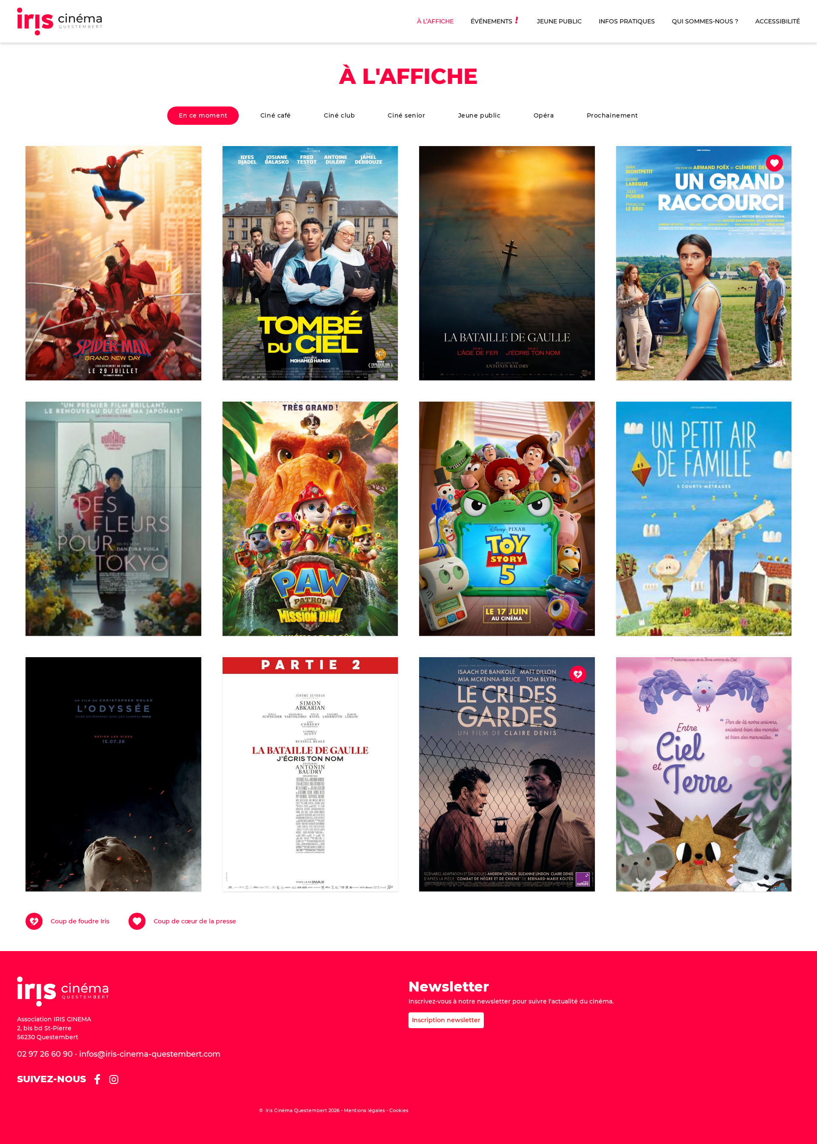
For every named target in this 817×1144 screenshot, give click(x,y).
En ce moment (203, 115)
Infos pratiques (627, 21)
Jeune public (479, 115)
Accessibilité (777, 21)
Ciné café (275, 115)
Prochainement (612, 115)
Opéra (544, 115)
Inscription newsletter (446, 1020)
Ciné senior (406, 115)
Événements (491, 21)
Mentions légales (364, 1110)
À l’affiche (435, 21)
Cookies (398, 1110)
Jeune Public (559, 21)
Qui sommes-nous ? (705, 21)
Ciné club (339, 115)
